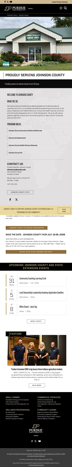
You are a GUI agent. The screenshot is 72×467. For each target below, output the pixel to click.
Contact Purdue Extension (60, 2)
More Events (36, 321)
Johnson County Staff (20, 192)
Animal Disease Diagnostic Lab (46, 402)
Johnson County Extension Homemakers (26, 228)
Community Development (17, 138)
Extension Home (12, 15)
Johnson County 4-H (15, 152)
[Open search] (65, 8)
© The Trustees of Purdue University (19, 454)
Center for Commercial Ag (45, 400)
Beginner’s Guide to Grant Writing (47, 412)
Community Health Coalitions (15, 414)
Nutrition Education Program (14, 418)
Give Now (64, 210)
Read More (36, 385)
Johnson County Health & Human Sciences (23, 145)
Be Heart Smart (10, 412)
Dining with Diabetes (12, 416)
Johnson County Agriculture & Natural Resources (25, 130)
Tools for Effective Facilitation (46, 418)
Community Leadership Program (47, 414)
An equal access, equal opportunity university (46, 454)
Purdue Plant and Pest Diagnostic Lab (17, 404)
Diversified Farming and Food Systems (17, 400)
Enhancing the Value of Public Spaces (48, 416)
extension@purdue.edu (37, 465)
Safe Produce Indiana (12, 402)
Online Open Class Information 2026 (36, 252)
